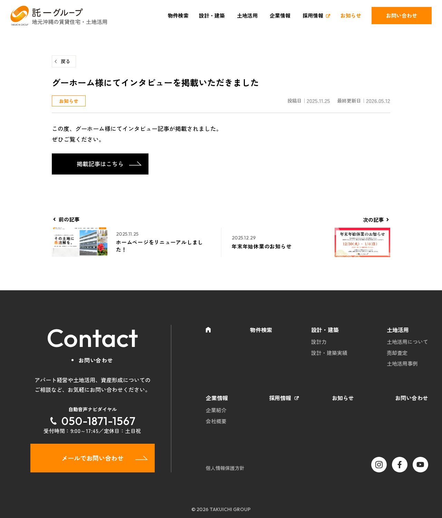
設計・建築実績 (329, 352)
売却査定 (397, 352)
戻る (65, 61)
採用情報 (312, 15)
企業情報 (280, 15)
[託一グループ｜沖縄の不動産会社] (58, 15)
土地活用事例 (402, 363)
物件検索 (178, 15)
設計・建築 (212, 15)
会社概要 (216, 421)
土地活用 (247, 15)
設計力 (319, 341)
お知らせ (350, 15)
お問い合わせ (401, 15)
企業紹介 (216, 410)
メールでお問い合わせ (92, 457)
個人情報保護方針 (225, 467)
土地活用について (407, 341)
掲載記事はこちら (100, 163)
